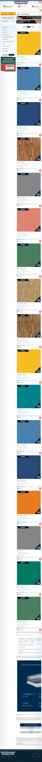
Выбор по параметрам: (8, 17)
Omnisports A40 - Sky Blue (21, 91)
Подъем (15, 756)
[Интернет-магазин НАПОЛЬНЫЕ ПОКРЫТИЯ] (21, 3)
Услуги (27, 756)
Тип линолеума (5, 39)
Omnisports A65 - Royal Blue (21, 480)
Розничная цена (5, 21)
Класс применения (5, 34)
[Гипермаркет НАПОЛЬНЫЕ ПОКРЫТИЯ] (10, 753)
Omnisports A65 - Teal (20, 409)
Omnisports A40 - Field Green (22, 268)
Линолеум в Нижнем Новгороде (24, 12)
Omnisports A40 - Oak (20, 162)
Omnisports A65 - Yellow (21, 374)
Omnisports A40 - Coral (21, 232)
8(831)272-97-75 (9, 6)
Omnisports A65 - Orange (21, 515)
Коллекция (4, 29)
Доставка (9, 756)
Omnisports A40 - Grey (20, 197)
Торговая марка (5, 27)
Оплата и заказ (3, 757)
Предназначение (5, 48)
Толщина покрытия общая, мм (7, 36)
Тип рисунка (4, 32)
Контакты (38, 756)
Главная (17, 12)
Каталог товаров (6, 13)
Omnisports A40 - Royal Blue (21, 126)
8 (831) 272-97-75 (36, 754)
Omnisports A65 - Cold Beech (22, 303)
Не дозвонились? (8, 7)
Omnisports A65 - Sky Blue (21, 444)
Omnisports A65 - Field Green (22, 621)
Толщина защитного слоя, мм (7, 41)
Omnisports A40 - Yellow (21, 56)
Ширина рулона (5, 51)
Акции (21, 756)
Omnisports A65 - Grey (20, 550)
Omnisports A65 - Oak (20, 338)
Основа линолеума (5, 46)
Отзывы (32, 756)
